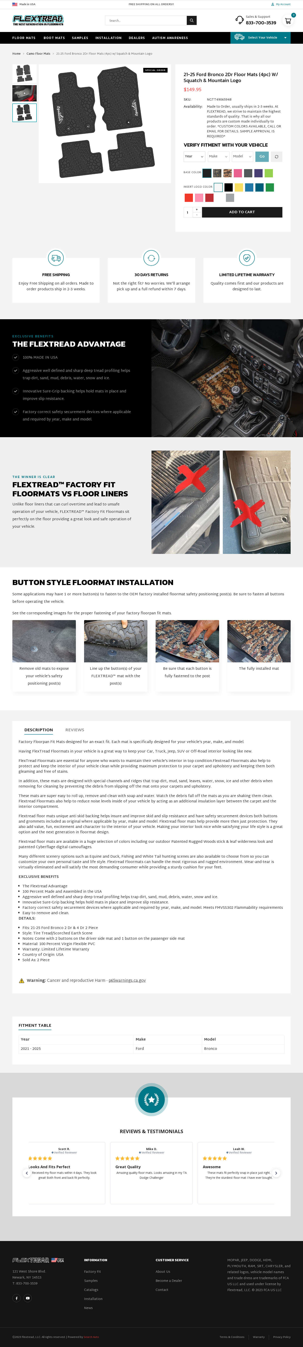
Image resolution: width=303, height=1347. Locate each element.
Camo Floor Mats (38, 54)
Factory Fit (92, 1272)
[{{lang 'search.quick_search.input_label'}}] (192, 20)
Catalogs (91, 1290)
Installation (108, 37)
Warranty (259, 1337)
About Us (163, 1272)
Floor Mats (24, 37)
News (88, 1308)
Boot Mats (54, 37)
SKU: (187, 100)
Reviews (74, 730)
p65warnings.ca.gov (127, 980)
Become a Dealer (169, 1281)
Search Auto (91, 1337)
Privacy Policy (282, 1337)
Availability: (193, 107)
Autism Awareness (170, 37)
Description (38, 730)
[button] (24, 67)
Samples (80, 37)
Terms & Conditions (232, 1337)
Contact (162, 1290)
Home (16, 54)
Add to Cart (242, 212)
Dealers (137, 37)
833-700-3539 (27, 1284)
